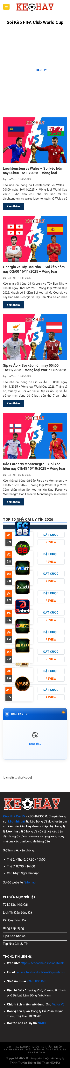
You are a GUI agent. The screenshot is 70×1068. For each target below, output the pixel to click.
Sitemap (30, 882)
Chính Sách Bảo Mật (18, 1049)
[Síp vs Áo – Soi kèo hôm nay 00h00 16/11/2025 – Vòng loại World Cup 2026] (35, 337)
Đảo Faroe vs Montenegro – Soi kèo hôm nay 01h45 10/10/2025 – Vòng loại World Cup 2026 (34, 466)
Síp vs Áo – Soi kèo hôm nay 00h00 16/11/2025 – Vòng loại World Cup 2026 (34, 367)
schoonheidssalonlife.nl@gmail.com (40, 972)
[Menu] (6, 7)
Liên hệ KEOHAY (36, 1052)
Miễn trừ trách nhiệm (47, 1047)
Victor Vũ (58, 1004)
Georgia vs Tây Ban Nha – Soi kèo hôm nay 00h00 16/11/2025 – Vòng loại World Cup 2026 (34, 269)
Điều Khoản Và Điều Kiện (50, 1049)
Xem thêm (13, 206)
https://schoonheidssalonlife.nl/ (42, 963)
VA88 (42, 1023)
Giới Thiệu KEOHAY (18, 1047)
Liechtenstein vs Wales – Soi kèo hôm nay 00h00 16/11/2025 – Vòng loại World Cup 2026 (33, 170)
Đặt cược (51, 535)
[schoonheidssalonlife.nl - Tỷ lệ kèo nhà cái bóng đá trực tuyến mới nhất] (35, 7)
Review (51, 542)
